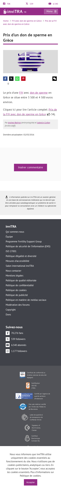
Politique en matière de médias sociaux (26, 300)
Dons (8, 314)
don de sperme (39, 92)
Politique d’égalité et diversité (21, 256)
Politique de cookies (16, 290)
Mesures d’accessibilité (17, 261)
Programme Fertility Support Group (24, 241)
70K (8, 3)
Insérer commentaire (30, 167)
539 (31, 3)
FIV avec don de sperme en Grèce (27, 20)
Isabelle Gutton (43, 122)
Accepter (30, 482)
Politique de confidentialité (20, 285)
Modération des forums (18, 305)
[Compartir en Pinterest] (23, 78)
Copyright (11, 309)
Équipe (9, 236)
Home (6, 20)
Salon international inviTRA (20, 266)
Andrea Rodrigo (14, 122)
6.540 (55, 3)
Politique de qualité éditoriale (21, 280)
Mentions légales (14, 275)
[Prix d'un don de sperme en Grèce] (30, 61)
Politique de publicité (17, 295)
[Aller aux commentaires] (54, 78)
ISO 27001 (11, 251)
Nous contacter (13, 270)
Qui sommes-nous (15, 231)
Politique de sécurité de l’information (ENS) (28, 246)
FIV (21, 92)
